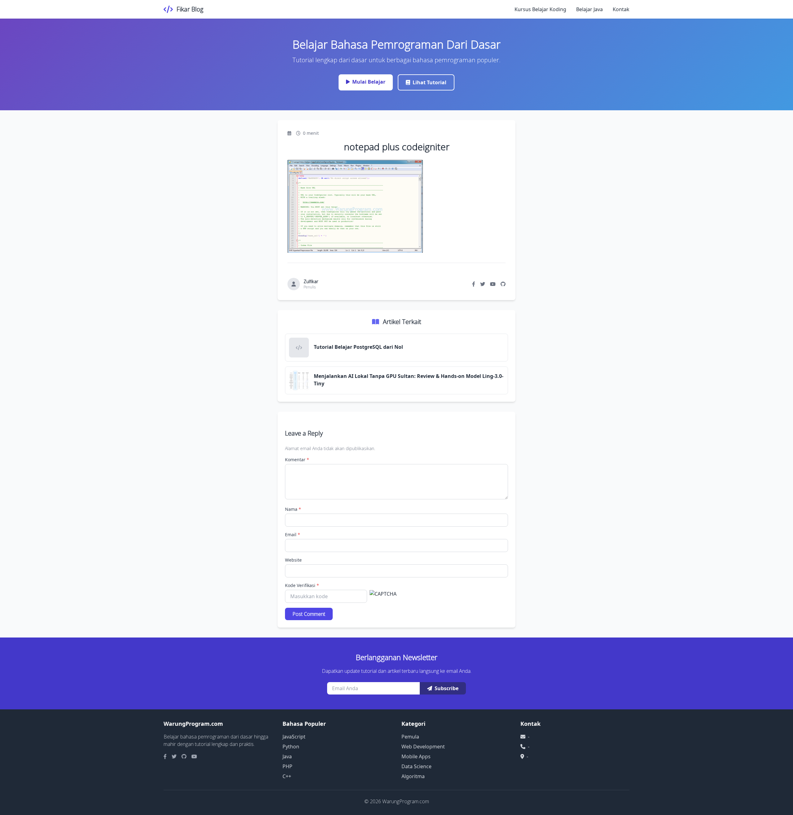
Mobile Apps (416, 756)
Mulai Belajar (368, 81)
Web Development (423, 746)
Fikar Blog (190, 9)
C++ (287, 776)
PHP (287, 766)
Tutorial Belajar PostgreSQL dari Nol (358, 347)
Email (292, 534)
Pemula (410, 736)
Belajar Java (589, 9)
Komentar (297, 459)
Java (287, 756)
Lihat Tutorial (429, 82)
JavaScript (294, 736)
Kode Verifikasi (302, 585)
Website (293, 560)
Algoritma (413, 776)
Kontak (621, 9)
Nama (293, 509)
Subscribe (446, 688)
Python (291, 746)
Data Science (416, 766)
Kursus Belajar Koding (540, 9)
